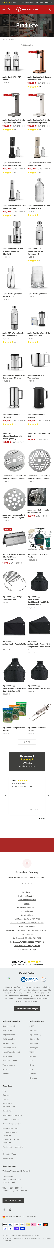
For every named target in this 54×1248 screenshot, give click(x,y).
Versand (48, 1238)
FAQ (4, 1091)
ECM (31, 1069)
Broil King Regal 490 (27, 896)
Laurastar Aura (27, 934)
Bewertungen (8, 1158)
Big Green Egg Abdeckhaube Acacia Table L (14, 644)
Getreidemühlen (9, 1048)
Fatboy (27, 904)
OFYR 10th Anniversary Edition (27, 946)
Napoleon (34, 1030)
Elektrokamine (9, 1039)
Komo (32, 1065)
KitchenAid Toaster (27, 927)
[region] (27, 795)
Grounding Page (9, 1154)
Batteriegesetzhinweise (12, 1115)
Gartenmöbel (8, 1043)
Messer (6, 1074)
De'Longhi (34, 1048)
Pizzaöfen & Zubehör (11, 1052)
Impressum (18, 1238)
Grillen (5, 1069)
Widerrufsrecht (36, 1238)
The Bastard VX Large (27, 949)
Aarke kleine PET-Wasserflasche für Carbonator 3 (35, 251)
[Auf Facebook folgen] (4, 1210)
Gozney (33, 1056)
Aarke (32, 1061)
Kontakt (6, 1099)
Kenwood (33, 1078)
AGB (26, 1238)
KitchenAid (34, 1039)
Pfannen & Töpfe (10, 1061)
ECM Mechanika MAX (27, 900)
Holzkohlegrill (8, 1056)
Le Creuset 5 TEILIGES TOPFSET (27, 938)
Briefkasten (27, 892)
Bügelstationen (9, 1035)
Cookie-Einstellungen (12, 1124)
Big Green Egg (35, 1035)
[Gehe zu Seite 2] (33, 742)
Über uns (6, 1095)
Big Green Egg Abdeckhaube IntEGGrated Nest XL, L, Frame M (14, 688)
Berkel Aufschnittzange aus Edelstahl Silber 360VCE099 (14, 557)
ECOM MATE (36, 1235)
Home (5, 39)
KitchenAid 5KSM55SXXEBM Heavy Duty (27, 923)
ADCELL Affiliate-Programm (10, 1133)
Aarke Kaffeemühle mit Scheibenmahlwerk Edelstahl (13, 251)
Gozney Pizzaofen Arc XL (27, 907)
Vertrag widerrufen (13, 1200)
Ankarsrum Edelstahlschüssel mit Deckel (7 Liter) (12, 436)
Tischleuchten (9, 1065)
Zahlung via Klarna (11, 1120)
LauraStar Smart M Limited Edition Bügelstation (27, 930)
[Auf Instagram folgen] (10, 1210)
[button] (6, 795)
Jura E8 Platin (27, 915)
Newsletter (7, 1111)
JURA (32, 1026)
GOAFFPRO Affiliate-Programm (11, 1141)
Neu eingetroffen (10, 1026)
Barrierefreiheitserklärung (13, 1148)
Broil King (34, 1043)
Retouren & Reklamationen (9, 1105)
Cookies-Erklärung (10, 1128)
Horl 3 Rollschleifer (27, 911)
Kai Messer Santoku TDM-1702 (27, 919)
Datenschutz (7, 1238)
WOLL (32, 1052)
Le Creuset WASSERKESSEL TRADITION (27, 942)
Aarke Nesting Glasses (37, 294)
